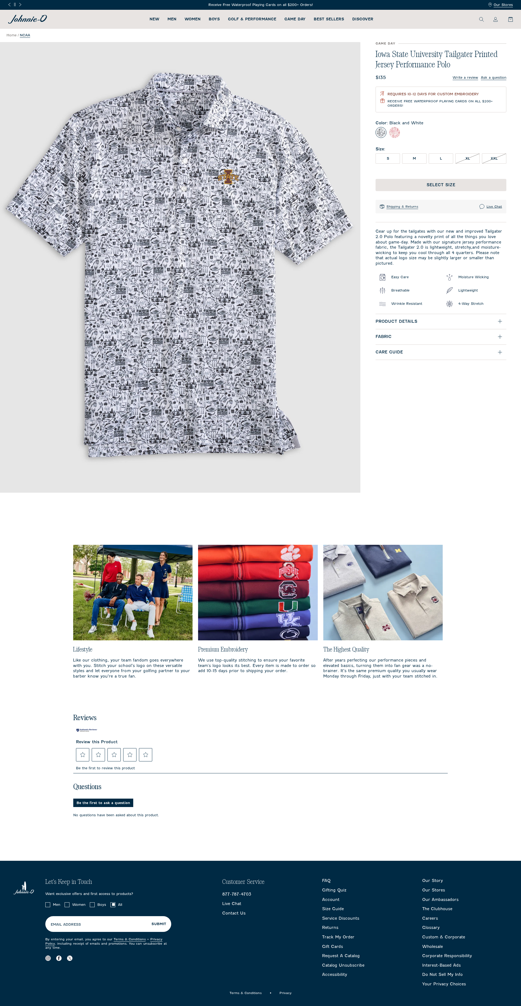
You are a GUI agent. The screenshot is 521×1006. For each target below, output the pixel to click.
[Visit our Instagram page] (48, 958)
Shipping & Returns (402, 206)
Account (330, 899)
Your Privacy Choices (444, 984)
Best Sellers (329, 19)
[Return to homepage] (27, 19)
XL (472, 158)
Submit (158, 924)
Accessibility (334, 974)
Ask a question (493, 77)
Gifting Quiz (334, 890)
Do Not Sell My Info (442, 974)
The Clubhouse (437, 908)
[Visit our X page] (69, 958)
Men (171, 19)
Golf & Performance (252, 19)
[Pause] (14, 4)
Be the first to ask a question (103, 803)
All (120, 905)
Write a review (465, 77)
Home (12, 35)
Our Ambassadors (440, 899)
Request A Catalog (341, 955)
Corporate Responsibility (447, 955)
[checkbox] (47, 904)
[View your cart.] (507, 19)
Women (193, 19)
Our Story (432, 880)
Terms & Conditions (130, 939)
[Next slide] (20, 5)
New (154, 19)
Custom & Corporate (443, 937)
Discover (362, 19)
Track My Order (338, 937)
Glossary (431, 927)
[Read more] (260, 5)
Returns (330, 927)
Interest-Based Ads (441, 965)
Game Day (295, 19)
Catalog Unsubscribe (343, 965)
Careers (430, 918)
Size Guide (333, 908)
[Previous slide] (9, 5)
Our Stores (503, 5)
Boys (214, 19)
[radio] (381, 132)
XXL (498, 158)
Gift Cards (332, 946)
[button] (83, 755)
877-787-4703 (236, 894)
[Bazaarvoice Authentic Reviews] (87, 730)
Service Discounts (340, 918)
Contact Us (234, 913)
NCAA (25, 35)
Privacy (285, 993)
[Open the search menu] (481, 19)
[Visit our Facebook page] (59, 958)
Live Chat (494, 206)
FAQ (326, 880)
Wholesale (432, 946)
